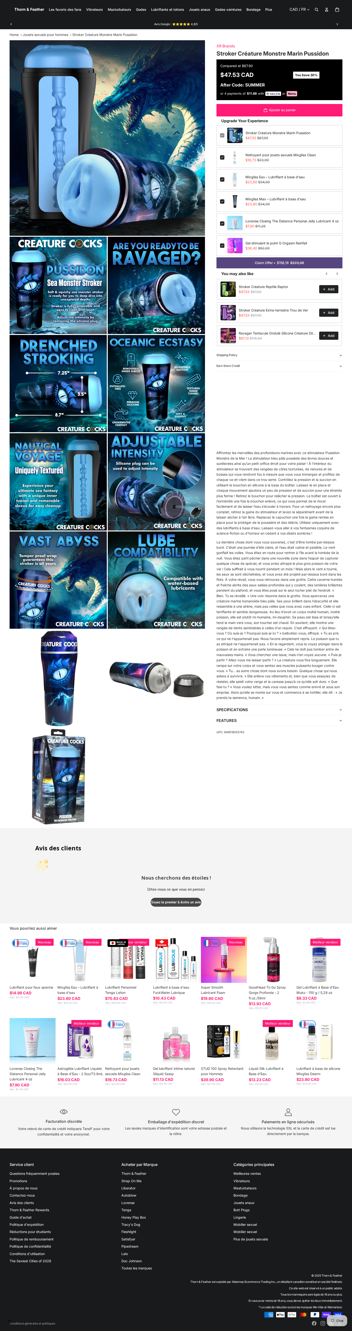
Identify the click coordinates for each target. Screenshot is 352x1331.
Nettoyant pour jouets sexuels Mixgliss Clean (280, 155)
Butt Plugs (241, 1210)
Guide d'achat (21, 1217)
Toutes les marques (136, 1268)
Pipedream (129, 1246)
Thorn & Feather (133, 1173)
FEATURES (226, 720)
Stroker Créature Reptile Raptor (263, 287)
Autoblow (128, 1195)
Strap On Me (131, 1181)
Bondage (240, 1195)
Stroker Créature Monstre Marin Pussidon (277, 133)
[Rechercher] (316, 9)
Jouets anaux (244, 1203)
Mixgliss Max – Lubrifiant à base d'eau (275, 199)
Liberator (128, 1188)
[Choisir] (48, 975)
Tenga (126, 1210)
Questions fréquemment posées (34, 1173)
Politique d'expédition (27, 1224)
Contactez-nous (22, 1195)
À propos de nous (23, 1188)
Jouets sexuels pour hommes (45, 35)
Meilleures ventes (247, 1173)
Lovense (128, 1203)
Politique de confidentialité (30, 1246)
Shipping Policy (226, 355)
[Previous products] (326, 273)
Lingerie (239, 1217)
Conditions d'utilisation (27, 1254)
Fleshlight (128, 1232)
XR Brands (225, 46)
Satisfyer (128, 1239)
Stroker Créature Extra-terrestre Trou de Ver (273, 310)
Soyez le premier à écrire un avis (176, 902)
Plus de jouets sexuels (250, 1239)
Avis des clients (22, 1203)
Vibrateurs (241, 1181)
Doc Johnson (131, 1261)
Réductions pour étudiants (30, 1232)
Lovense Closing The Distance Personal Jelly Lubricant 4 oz (292, 221)
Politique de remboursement (32, 1239)
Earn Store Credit (228, 366)
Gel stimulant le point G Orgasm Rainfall (276, 243)
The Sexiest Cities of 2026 (30, 1261)
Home (14, 35)
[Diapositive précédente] (11, 24)
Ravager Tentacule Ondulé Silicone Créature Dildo (277, 333)
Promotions (18, 1181)
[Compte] (326, 9)
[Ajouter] (96, 975)
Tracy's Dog (130, 1224)
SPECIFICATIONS (232, 709)
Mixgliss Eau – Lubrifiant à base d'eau (275, 177)
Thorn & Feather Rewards (29, 1210)
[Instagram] (323, 1323)
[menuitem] (269, 9)
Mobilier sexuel (245, 1224)
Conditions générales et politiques (32, 1323)
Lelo (124, 1254)
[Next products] (337, 273)
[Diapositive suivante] (337, 24)
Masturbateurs (244, 1188)
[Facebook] (314, 1323)
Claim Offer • (279, 263)
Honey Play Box (133, 1217)
